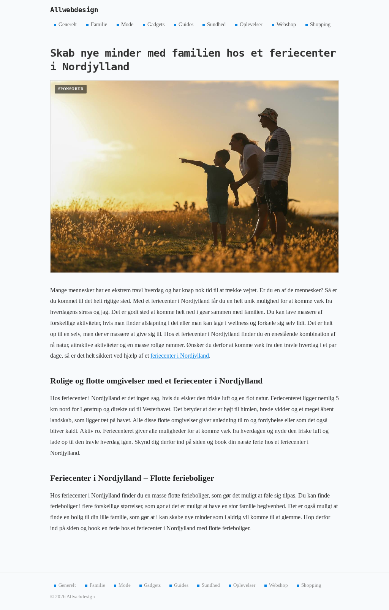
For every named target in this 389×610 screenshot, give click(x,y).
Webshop (286, 24)
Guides (186, 24)
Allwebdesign (74, 10)
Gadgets (155, 24)
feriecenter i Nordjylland (179, 355)
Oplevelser (251, 24)
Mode (127, 24)
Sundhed (216, 24)
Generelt (68, 24)
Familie (99, 24)
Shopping (320, 24)
